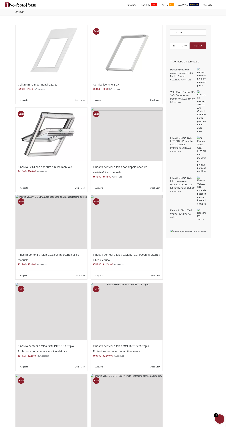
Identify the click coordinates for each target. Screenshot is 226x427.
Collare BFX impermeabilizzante (37, 84)
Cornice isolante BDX (106, 84)
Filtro (198, 45)
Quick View (80, 100)
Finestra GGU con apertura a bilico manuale (45, 167)
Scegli (23, 100)
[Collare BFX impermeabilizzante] (51, 52)
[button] (217, 4)
